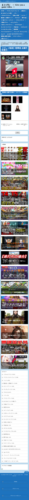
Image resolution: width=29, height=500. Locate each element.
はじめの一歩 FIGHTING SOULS (15, 34)
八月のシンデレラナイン (7, 24)
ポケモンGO (24, 27)
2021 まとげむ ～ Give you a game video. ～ (15, 474)
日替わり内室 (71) (8, 422)
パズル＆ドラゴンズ (5, 15)
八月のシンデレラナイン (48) (10, 413)
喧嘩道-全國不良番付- (6, 36)
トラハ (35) (6, 395)
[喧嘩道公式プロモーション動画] (6, 99)
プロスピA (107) (7, 392)
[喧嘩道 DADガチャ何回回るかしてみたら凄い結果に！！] (6, 108)
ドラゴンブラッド (20, 20)
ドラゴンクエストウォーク (13, 10)
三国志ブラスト (4, 22)
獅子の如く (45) (7, 437)
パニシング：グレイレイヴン (20, 31)
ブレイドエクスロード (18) (10, 458)
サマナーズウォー (17, 36)
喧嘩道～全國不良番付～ (21, 125)
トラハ (15, 13)
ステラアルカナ (18, 24)
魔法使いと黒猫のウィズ (7, 17)
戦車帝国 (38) (7, 434)
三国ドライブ (4, 38)
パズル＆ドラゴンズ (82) (9, 374)
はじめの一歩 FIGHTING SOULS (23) (12, 449)
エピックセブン (14, 22)
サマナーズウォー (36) (9, 443)
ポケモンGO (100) (8, 428)
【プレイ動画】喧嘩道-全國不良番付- (14, 49)
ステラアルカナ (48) (8, 416)
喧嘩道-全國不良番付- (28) (10, 446)
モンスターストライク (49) (10, 419)
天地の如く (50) (7, 425)
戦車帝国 (16, 29)
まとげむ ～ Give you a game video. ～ (13, 6)
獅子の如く (24, 17)
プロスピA (17, 17)
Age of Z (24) (6, 452)
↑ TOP (26, 472)
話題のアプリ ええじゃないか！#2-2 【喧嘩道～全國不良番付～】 (7, 125)
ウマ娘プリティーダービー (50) (11, 461)
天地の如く (16, 27)
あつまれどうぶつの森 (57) (10, 401)
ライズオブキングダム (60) (10, 431)
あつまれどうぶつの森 (6, 13)
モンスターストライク (6, 27)
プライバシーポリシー (15, 495)
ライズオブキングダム (6, 29)
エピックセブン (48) (8, 410)
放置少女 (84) (7, 407)
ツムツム (23, 15)
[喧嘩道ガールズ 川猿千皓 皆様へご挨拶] (17, 108)
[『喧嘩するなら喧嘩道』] (6, 116)
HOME (2, 10)
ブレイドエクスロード (6, 31)
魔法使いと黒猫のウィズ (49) (10, 383)
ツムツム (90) (7, 380)
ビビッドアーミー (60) (9, 386)
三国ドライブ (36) (8, 440)
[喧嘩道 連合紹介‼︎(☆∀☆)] (17, 99)
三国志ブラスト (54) (8, 404)
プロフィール (15, 488)
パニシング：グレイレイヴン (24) (11, 455)
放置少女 (23, 10)
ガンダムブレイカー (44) (9, 389)
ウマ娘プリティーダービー (7, 20)
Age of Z (3, 34)
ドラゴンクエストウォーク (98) (11, 377)
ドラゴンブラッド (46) (9, 398)
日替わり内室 (16, 15)
